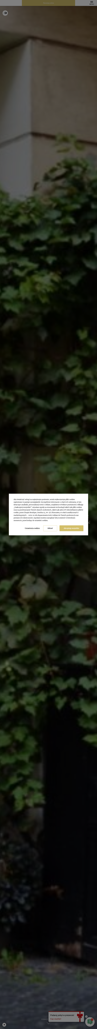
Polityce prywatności (69, 505)
